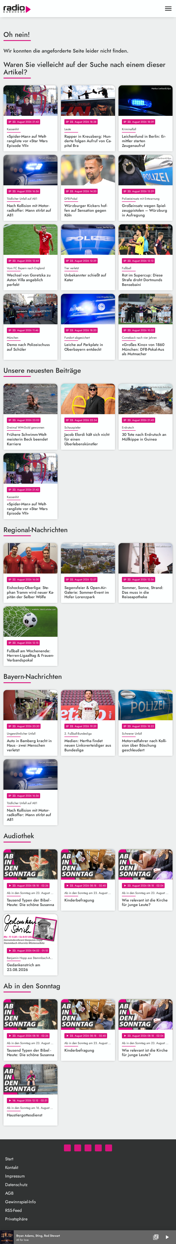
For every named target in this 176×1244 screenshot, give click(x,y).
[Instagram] (88, 1147)
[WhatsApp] (67, 1147)
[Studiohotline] (108, 1147)
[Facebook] (77, 1147)
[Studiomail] (98, 1147)
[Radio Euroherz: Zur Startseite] (82, 8)
